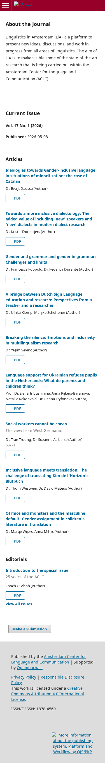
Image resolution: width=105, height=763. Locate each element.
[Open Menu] (5, 5)
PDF (17, 198)
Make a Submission (29, 628)
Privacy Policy (23, 677)
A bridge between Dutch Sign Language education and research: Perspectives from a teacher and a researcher (49, 299)
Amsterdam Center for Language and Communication (48, 659)
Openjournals (30, 667)
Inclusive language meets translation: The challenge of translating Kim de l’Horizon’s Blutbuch (47, 475)
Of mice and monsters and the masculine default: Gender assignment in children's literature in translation (45, 519)
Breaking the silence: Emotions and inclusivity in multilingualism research (50, 340)
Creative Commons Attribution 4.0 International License (47, 694)
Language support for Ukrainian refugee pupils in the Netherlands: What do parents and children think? (51, 380)
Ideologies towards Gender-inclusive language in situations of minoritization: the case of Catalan (50, 175)
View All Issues (19, 603)
